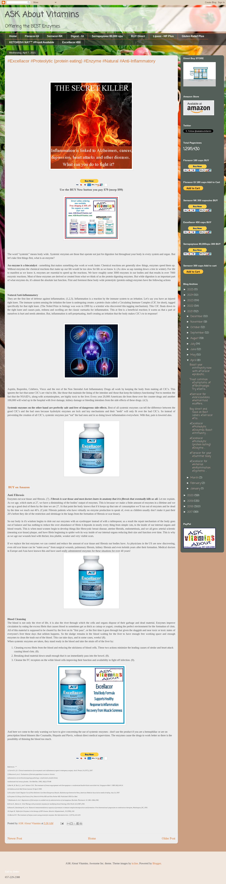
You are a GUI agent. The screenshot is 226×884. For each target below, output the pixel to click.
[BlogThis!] (71, 823)
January (195, 489)
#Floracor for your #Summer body (200, 454)
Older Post (168, 838)
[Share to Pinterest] (81, 823)
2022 (190, 306)
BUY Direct (138, 36)
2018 (190, 507)
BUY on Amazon (18, 487)
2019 (190, 501)
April (193, 360)
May (193, 355)
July (193, 344)
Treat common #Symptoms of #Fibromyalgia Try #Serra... (200, 384)
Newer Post (14, 838)
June (193, 349)
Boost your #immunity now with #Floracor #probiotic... (200, 369)
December (196, 316)
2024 (190, 295)
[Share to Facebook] (77, 823)
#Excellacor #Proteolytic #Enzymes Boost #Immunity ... (201, 428)
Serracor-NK (55, 36)
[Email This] (68, 823)
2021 (190, 311)
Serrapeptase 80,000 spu (107, 36)
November (197, 322)
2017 (190, 512)
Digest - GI (77, 36)
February (196, 483)
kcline (135, 863)
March (194, 478)
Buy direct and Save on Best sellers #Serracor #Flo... (201, 414)
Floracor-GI (32, 36)
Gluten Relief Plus (193, 36)
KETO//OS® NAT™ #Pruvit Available (31, 42)
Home (13, 36)
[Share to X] (74, 823)
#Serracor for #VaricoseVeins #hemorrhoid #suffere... (200, 399)
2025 (190, 290)
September (197, 333)
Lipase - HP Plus (163, 36)
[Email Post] (61, 823)
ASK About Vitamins (42, 15)
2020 (190, 495)
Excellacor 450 (71, 42)
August (194, 338)
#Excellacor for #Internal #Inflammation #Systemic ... (200, 466)
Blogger (157, 863)
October (195, 327)
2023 (190, 301)
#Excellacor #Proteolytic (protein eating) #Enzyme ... (200, 443)
